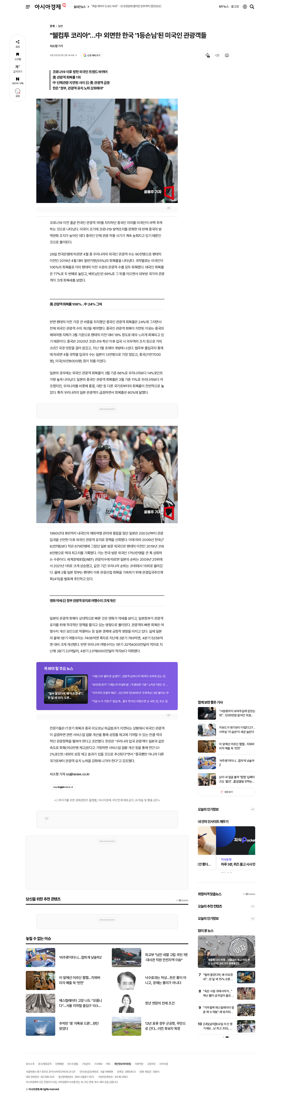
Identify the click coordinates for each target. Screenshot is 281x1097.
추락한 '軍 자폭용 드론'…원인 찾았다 (79, 1026)
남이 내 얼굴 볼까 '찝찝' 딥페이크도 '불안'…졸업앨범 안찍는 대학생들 (237, 779)
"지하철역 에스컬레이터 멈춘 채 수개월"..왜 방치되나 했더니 (218, 1012)
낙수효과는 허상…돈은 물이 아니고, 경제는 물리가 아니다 (165, 980)
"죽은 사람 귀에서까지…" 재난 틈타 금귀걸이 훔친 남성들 (218, 995)
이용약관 (139, 1064)
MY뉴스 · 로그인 (229, 6)
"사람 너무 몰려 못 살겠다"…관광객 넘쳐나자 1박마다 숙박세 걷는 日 (128, 676)
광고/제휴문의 (44, 1064)
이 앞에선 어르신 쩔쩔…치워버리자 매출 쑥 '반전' (236, 746)
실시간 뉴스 (79, 6)
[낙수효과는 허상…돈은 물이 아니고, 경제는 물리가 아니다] (126, 989)
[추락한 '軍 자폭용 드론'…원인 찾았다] (40, 1034)
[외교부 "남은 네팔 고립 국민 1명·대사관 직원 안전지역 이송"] (126, 966)
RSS (108, 1064)
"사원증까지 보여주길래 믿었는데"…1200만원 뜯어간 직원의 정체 (237, 713)
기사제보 (98, 1064)
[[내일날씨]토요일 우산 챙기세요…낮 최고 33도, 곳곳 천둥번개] (246, 1031)
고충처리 (151, 1064)
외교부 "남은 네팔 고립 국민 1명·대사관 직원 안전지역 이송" (166, 957)
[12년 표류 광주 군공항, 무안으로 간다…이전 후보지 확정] (126, 1034)
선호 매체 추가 (93, 55)
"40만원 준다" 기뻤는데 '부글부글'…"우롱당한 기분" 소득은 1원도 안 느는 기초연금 (131, 684)
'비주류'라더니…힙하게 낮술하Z (236, 763)
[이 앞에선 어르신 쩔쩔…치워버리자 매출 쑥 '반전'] (207, 751)
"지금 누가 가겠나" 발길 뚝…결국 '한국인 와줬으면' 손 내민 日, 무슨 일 (130, 701)
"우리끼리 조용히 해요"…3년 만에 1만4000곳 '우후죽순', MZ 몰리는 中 (130, 693)
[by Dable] (182, 900)
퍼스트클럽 (72, 1064)
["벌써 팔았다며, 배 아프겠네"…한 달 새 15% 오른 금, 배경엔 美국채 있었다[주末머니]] (246, 982)
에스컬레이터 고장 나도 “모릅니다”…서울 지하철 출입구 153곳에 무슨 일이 (80, 1003)
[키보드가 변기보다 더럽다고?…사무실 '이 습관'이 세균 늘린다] (207, 735)
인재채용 (59, 1064)
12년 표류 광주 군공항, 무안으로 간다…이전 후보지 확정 (165, 1026)
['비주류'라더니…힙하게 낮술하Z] (207, 768)
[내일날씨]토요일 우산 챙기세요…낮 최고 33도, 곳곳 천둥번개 (217, 1028)
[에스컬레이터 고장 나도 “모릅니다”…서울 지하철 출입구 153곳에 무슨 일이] (40, 1012)
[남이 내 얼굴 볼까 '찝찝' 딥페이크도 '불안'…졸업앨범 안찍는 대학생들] (207, 785)
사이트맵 (163, 1064)
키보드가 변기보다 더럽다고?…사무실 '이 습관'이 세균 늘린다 (237, 730)
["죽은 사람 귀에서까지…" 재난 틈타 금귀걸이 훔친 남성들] (246, 998)
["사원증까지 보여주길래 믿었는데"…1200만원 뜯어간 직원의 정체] (207, 718)
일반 (60, 26)
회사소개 (30, 1064)
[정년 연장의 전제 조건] (126, 1012)
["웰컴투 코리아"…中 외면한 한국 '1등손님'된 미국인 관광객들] (107, 151)
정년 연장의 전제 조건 (159, 1003)
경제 (52, 26)
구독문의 (86, 1064)
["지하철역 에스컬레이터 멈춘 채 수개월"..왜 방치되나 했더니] (246, 1015)
